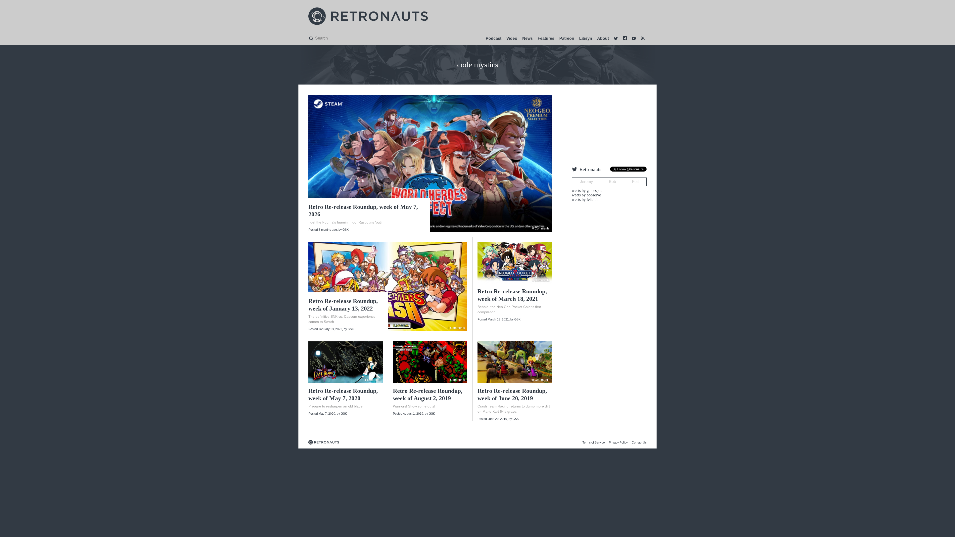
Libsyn (585, 38)
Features (546, 38)
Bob (612, 181)
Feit (635, 181)
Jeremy (586, 181)
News (527, 38)
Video (511, 38)
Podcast (493, 38)
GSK (345, 229)
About (603, 38)
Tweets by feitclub (584, 199)
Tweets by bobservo (585, 195)
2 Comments (456, 328)
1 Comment (372, 380)
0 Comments (540, 228)
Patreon (566, 38)
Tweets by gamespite (586, 190)
